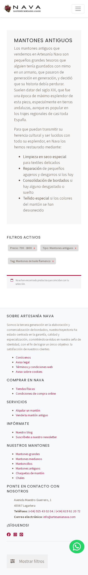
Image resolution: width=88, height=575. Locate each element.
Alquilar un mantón (28, 410)
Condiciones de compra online (36, 393)
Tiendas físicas (25, 389)
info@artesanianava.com (59, 517)
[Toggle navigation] (78, 8)
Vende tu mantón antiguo (32, 415)
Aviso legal (23, 362)
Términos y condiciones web (34, 367)
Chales (20, 478)
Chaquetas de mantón (30, 473)
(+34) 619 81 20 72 (68, 511)
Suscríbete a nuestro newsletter (36, 437)
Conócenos (23, 357)
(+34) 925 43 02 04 (40, 511)
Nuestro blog (24, 432)
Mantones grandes (28, 454)
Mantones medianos (29, 459)
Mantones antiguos (28, 468)
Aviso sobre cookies (29, 372)
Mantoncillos (24, 464)
